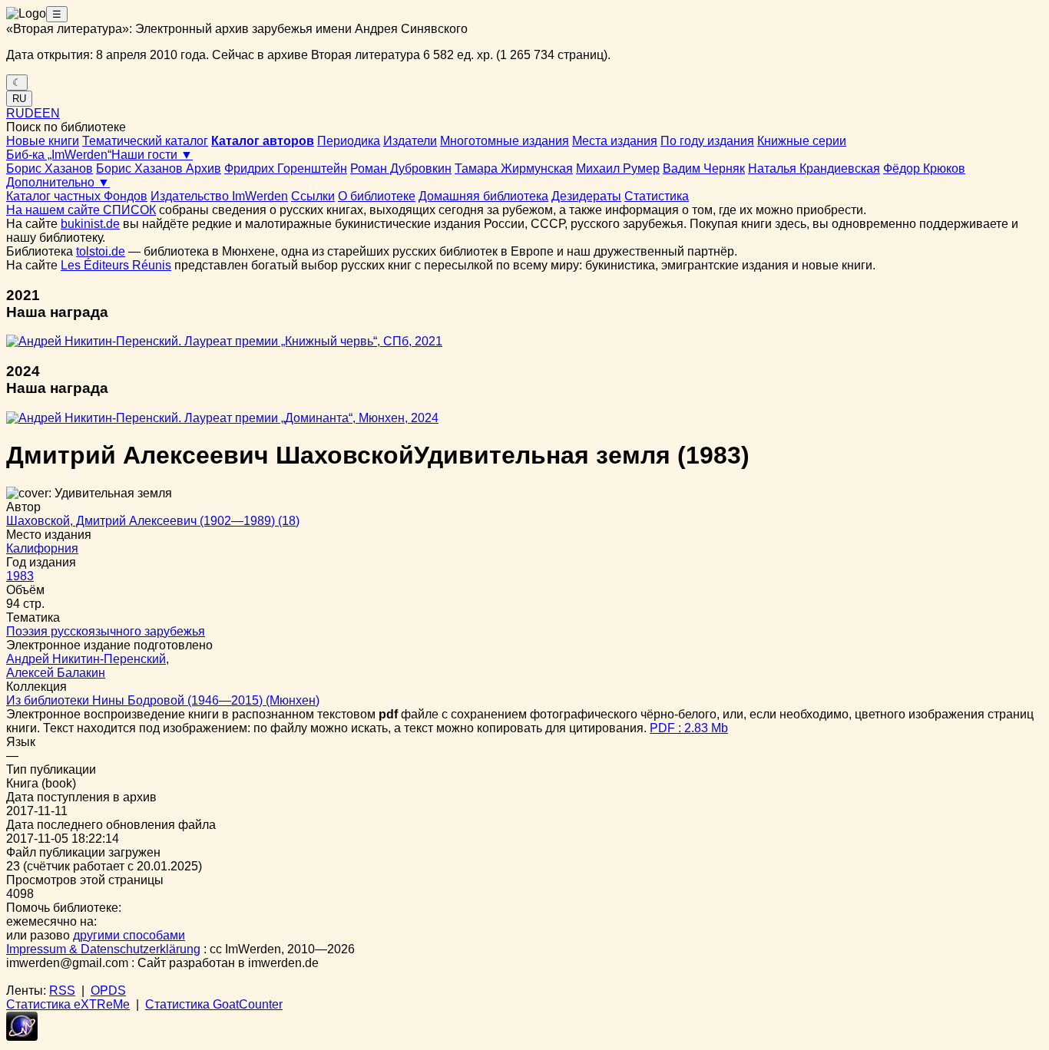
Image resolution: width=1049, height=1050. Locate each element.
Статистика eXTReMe (68, 1004)
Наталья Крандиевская (814, 168)
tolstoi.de (100, 251)
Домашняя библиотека (483, 196)
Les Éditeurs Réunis (116, 265)
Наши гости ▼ (152, 154)
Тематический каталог (145, 140)
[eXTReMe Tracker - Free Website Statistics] (22, 1036)
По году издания (707, 140)
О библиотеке (376, 196)
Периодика (348, 140)
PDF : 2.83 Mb (689, 728)
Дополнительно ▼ (58, 182)
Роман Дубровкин (401, 168)
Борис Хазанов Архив (158, 168)
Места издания (614, 140)
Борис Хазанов (49, 168)
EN (51, 113)
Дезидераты (586, 196)
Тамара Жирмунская (514, 168)
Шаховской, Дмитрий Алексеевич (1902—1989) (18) (152, 520)
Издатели (410, 140)
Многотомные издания (504, 140)
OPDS (108, 990)
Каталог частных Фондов (76, 196)
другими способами (129, 935)
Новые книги (42, 140)
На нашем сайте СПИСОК (81, 209)
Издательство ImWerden (219, 196)
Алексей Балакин (55, 672)
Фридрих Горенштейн (285, 168)
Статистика (656, 196)
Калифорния (42, 548)
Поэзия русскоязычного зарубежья (105, 631)
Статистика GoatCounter (214, 1004)
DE (33, 113)
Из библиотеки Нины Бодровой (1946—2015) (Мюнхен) (162, 700)
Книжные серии (801, 140)
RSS (62, 990)
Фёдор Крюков (924, 168)
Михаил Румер (618, 168)
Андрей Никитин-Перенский (86, 658)
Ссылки (313, 196)
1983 (20, 576)
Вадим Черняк (704, 168)
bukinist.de (90, 223)
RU (19, 98)
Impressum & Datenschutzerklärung (103, 949)
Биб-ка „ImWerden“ (58, 154)
